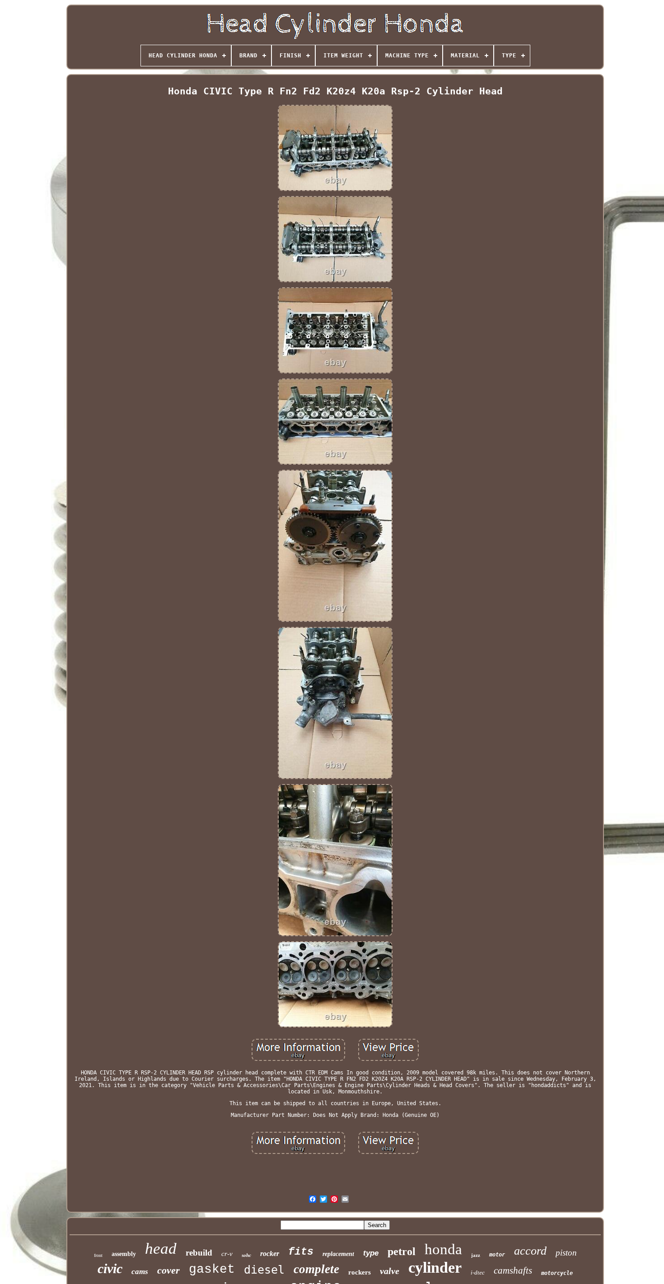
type (371, 1253)
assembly (124, 1254)
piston (566, 1252)
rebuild (199, 1252)
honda (443, 1249)
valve (389, 1271)
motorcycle (557, 1273)
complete (316, 1269)
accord (530, 1250)
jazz (475, 1255)
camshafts (513, 1270)
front (98, 1255)
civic (110, 1268)
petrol (402, 1251)
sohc (246, 1255)
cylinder (435, 1267)
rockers (359, 1272)
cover (168, 1270)
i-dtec (478, 1272)
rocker (269, 1253)
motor (497, 1254)
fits (300, 1252)
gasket (212, 1269)
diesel (264, 1269)
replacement (338, 1254)
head (161, 1248)
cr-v (227, 1253)
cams (139, 1271)
